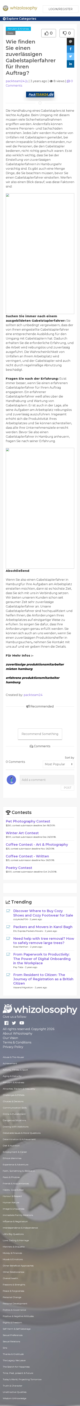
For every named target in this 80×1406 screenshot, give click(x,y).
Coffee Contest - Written (27, 856)
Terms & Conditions (17, 1042)
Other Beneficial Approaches (18, 1265)
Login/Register (61, 9)
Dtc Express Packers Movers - (29, 931)
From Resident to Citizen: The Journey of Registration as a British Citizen (43, 979)
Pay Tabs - (19, 967)
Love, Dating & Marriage (16, 1240)
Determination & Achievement (19, 1139)
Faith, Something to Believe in (19, 1170)
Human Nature (11, 1202)
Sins (5, 1347)
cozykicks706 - (21, 919)
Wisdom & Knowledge (14, 1398)
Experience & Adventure (15, 1164)
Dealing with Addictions (15, 1126)
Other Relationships (13, 1272)
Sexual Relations (11, 1341)
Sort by (69, 757)
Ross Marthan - (21, 946)
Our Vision (10, 1038)
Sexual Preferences (13, 1335)
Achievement (10, 1063)
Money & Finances (12, 1253)
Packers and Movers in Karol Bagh (43, 927)
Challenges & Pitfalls (13, 1095)
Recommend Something (40, 734)
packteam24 (15, 81)
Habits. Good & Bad (13, 1189)
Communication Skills (15, 1107)
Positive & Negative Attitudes (18, 1316)
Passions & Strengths (14, 1284)
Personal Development (15, 1303)
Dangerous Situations (14, 1120)
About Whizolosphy (17, 1033)
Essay (11, 32)
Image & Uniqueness (13, 1208)
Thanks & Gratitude (13, 1354)
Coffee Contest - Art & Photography (37, 845)
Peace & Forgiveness (13, 1290)
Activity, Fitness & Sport (15, 1069)
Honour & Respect (12, 1196)
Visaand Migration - (24, 987)
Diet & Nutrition (11, 1145)
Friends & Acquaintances (16, 1183)
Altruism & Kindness (18, 28)
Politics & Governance (14, 1309)
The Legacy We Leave (14, 1360)
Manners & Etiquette (14, 1246)
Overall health (10, 1278)
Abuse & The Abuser (13, 1057)
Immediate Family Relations (18, 1215)
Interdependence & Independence (20, 1227)
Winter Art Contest (22, 833)
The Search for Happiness (16, 1366)
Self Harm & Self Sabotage (17, 1328)
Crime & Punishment (14, 1114)
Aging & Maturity (12, 1076)
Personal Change (12, 1297)
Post (67, 787)
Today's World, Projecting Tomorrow (22, 1379)
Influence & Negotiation (15, 1221)
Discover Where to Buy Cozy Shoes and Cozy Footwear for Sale (43, 913)
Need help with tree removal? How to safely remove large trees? (43, 941)
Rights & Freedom (12, 1322)
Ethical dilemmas (12, 1158)
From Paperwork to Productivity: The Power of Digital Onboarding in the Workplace (42, 958)
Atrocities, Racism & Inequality (19, 1088)
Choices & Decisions (13, 1101)
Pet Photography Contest (28, 821)
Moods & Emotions (13, 1259)
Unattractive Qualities (14, 1392)
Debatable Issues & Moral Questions (22, 1133)
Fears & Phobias (11, 1177)
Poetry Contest (19, 868)
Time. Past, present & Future (18, 1373)
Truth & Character (12, 1385)
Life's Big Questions (13, 1234)
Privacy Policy (13, 1047)
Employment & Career (15, 1151)
